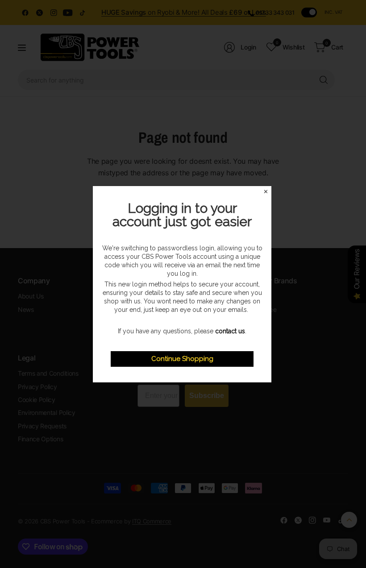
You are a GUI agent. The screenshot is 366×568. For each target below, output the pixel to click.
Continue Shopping (182, 359)
